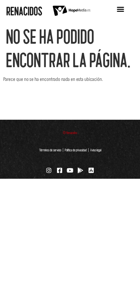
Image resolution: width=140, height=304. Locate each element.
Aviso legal (95, 150)
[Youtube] (70, 170)
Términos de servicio (50, 150)
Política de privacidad (76, 150)
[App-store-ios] (91, 170)
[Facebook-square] (59, 170)
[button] (120, 9)
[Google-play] (80, 170)
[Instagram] (49, 170)
